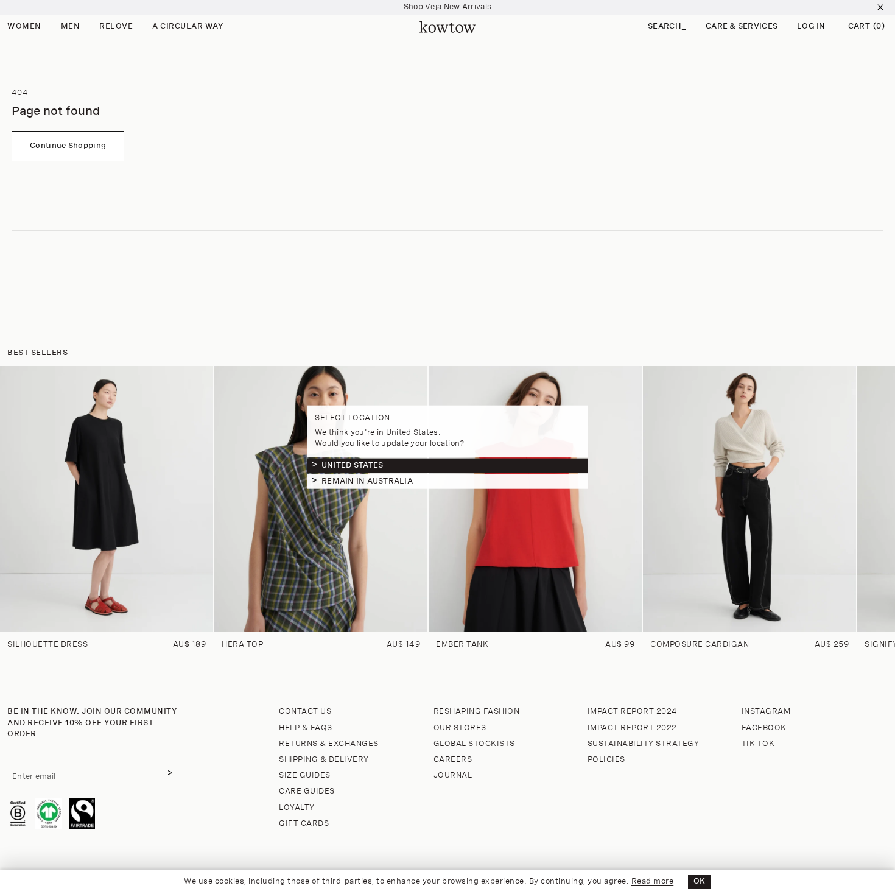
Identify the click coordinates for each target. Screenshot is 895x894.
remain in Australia (367, 481)
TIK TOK (758, 744)
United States (352, 465)
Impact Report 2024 (633, 712)
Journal (452, 776)
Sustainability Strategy (644, 744)
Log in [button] (811, 26)
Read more (652, 881)
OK (699, 881)
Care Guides (307, 791)
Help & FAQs (305, 728)
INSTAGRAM (766, 712)
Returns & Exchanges (329, 744)
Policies (606, 760)
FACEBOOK (764, 728)
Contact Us (305, 712)
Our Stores (459, 728)
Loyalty (297, 808)
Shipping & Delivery (324, 760)
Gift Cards (304, 824)
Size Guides (305, 776)
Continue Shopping (68, 146)
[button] (667, 27)
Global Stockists (474, 744)
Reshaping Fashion (476, 712)
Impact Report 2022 (632, 728)
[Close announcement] (880, 7)
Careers (452, 760)
